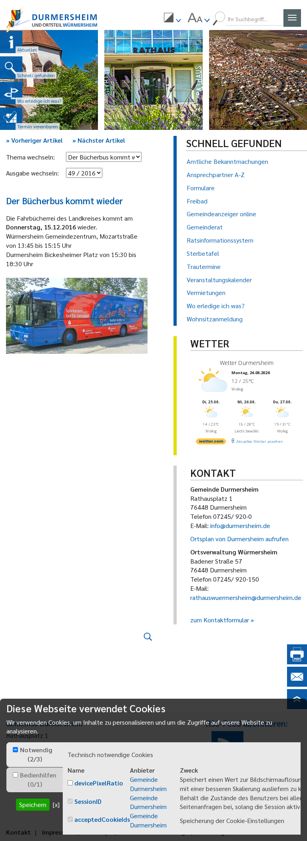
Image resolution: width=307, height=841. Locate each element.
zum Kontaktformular (219, 620)
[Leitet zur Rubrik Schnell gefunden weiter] (11, 67)
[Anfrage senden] (297, 684)
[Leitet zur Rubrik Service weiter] (11, 93)
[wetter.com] (211, 442)
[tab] (34, 754)
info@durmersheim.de (240, 525)
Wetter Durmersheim (246, 363)
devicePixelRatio (98, 783)
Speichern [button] (32, 804)
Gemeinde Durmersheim (148, 784)
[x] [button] (56, 804)
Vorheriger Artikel (34, 140)
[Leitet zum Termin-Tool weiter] (11, 119)
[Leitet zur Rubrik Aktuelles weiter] (11, 42)
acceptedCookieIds (102, 819)
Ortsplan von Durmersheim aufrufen (239, 538)
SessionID (88, 801)
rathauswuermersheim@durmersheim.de (245, 597)
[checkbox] (15, 749)
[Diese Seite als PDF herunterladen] (297, 662)
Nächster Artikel (98, 140)
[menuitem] (172, 18)
